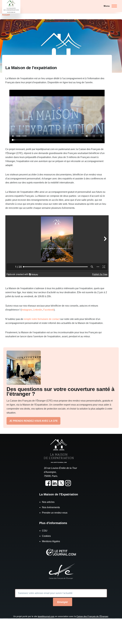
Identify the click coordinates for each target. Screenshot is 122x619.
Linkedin (37, 309)
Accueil (6, 15)
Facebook (48, 309)
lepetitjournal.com (46, 616)
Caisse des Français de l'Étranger (92, 616)
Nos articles (48, 502)
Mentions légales (51, 541)
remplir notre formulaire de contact (42, 319)
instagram (26, 309)
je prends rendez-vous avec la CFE (33, 421)
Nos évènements (51, 507)
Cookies (46, 536)
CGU (44, 530)
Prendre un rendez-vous (54, 512)
